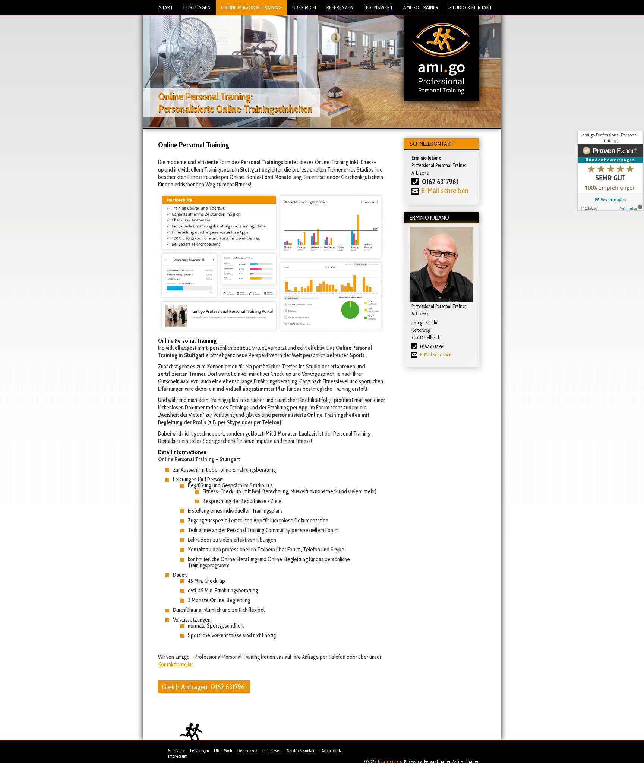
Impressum (177, 756)
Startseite (176, 750)
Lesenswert (378, 7)
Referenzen (339, 7)
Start (166, 7)
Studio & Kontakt (470, 7)
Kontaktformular (175, 664)
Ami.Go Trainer (420, 7)
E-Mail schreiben (436, 355)
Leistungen (197, 7)
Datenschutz (331, 750)
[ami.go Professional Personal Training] (441, 57)
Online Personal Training (251, 7)
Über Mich (304, 7)
